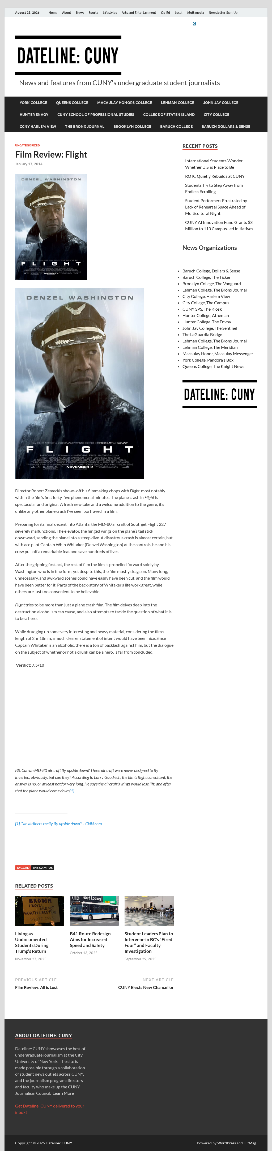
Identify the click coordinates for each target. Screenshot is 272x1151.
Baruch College (176, 126)
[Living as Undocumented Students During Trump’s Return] (39, 912)
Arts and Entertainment (139, 13)
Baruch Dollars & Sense (226, 126)
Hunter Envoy (34, 114)
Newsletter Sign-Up (223, 13)
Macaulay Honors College (124, 103)
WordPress (226, 1143)
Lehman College (177, 103)
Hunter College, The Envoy (206, 321)
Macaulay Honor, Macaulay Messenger (217, 353)
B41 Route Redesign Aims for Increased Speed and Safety (90, 939)
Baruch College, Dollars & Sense (211, 270)
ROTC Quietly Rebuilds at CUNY (215, 176)
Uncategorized (27, 145)
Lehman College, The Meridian (210, 347)
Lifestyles (110, 13)
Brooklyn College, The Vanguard (211, 283)
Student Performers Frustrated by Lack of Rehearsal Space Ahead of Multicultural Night (216, 207)
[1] (72, 790)
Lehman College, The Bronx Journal (214, 289)
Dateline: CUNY (59, 1143)
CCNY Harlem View (38, 126)
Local (178, 13)
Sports (93, 13)
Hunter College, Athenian (205, 315)
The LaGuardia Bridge (202, 334)
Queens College (72, 103)
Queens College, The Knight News (213, 366)
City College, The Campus (205, 302)
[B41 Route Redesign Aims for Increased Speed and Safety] (94, 912)
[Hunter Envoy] (194, 23)
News (80, 13)
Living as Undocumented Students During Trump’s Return (32, 942)
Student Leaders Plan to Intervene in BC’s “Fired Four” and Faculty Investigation (149, 942)
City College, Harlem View (206, 296)
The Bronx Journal (84, 126)
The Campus (42, 868)
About (66, 13)
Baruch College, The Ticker (206, 277)
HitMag (250, 1143)
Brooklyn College (132, 126)
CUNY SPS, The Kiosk (202, 308)
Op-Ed (165, 13)
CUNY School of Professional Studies (95, 114)
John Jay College (220, 103)
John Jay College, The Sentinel (209, 328)
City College (216, 114)
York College (33, 103)
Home (53, 13)
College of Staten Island (169, 114)
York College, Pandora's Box (207, 359)
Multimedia (195, 13)
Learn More (63, 1093)
